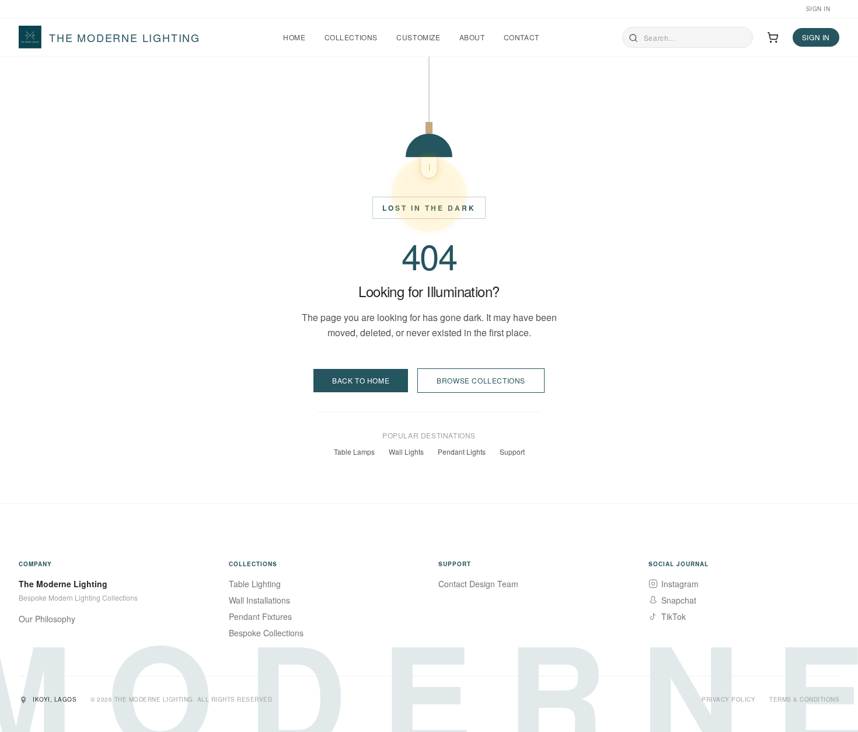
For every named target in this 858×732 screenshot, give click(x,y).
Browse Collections (481, 380)
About (472, 37)
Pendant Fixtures (260, 616)
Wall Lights (406, 451)
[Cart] (772, 37)
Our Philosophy (47, 619)
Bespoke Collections (266, 633)
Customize (418, 37)
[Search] (633, 37)
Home (294, 37)
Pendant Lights (462, 451)
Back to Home (360, 380)
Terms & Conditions (804, 699)
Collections (351, 37)
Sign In (818, 9)
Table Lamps (354, 451)
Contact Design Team (478, 584)
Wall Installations (259, 600)
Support (512, 451)
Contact (521, 37)
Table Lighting (255, 584)
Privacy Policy (728, 699)
